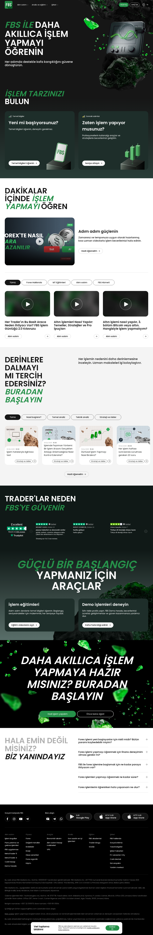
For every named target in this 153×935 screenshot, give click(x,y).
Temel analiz (58, 417)
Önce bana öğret (95, 714)
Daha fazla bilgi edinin (96, 625)
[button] (113, 741)
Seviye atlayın (92, 163)
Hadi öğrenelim (89, 251)
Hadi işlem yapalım (58, 714)
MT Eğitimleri (59, 282)
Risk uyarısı (9, 914)
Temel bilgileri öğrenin (22, 163)
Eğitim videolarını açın (22, 625)
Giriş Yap (134, 5)
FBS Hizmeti (104, 282)
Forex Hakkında (34, 282)
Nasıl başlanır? (33, 417)
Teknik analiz (82, 417)
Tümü (13, 282)
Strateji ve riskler (108, 417)
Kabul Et (112, 928)
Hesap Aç (123, 5)
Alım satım (81, 282)
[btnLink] (47, 336)
